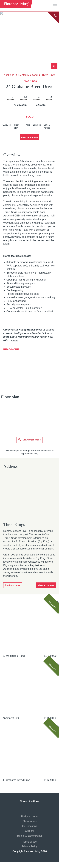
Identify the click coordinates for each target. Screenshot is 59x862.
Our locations (29, 826)
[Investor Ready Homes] (16, 372)
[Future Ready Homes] (15, 361)
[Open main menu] (55, 6)
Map (28, 125)
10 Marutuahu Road (14, 656)
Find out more (12, 585)
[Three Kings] (29, 496)
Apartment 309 (11, 718)
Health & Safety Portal (29, 835)
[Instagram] (26, 807)
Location (37, 125)
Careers (29, 831)
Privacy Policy (29, 846)
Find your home (29, 816)
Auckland (9, 75)
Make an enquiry (29, 137)
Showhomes (29, 821)
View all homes (46, 585)
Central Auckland (28, 75)
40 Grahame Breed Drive (16, 780)
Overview (7, 125)
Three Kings (48, 75)
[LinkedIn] (33, 807)
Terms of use (29, 841)
